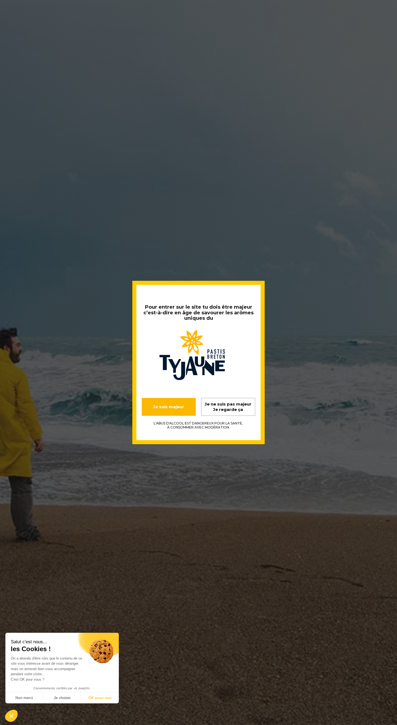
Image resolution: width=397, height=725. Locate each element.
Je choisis (62, 698)
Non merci (24, 698)
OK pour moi (100, 698)
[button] (11, 715)
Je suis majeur (168, 406)
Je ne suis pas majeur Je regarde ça (228, 406)
